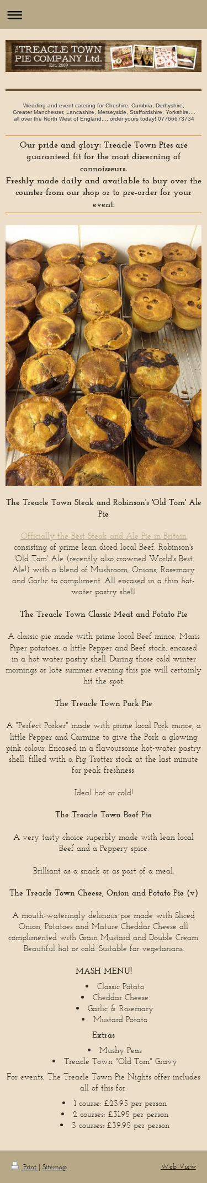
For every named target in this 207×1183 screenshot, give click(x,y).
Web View (178, 1166)
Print (30, 1167)
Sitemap (55, 1167)
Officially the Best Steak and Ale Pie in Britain (104, 535)
